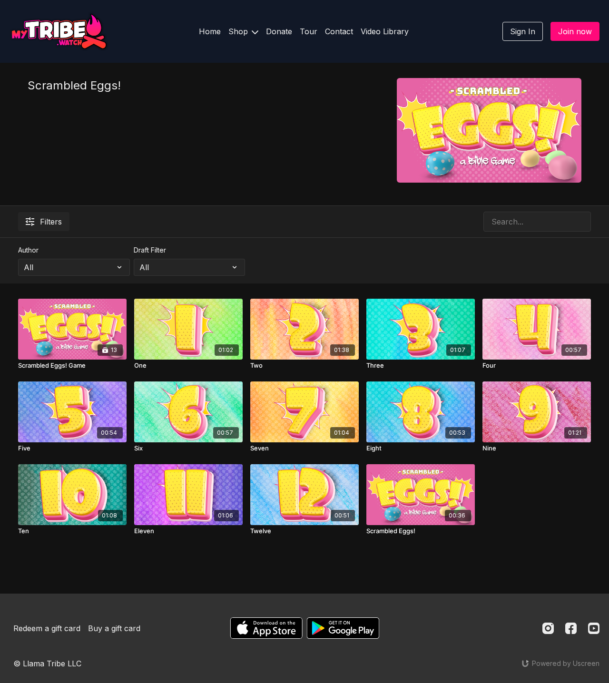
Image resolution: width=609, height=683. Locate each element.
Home (210, 31)
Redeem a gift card (46, 628)
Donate (279, 31)
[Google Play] (343, 628)
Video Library (385, 31)
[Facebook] (571, 628)
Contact (339, 31)
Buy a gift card (114, 628)
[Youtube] (593, 628)
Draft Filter (150, 250)
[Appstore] (266, 628)
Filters (51, 221)
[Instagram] (548, 628)
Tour (308, 31)
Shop (239, 31)
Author (28, 250)
